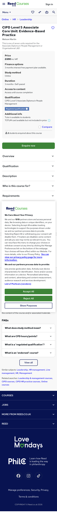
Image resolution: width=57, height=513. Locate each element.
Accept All (28, 291)
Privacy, (45, 489)
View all (28, 362)
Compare (47, 126)
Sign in (49, 4)
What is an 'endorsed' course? (21, 352)
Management (25, 373)
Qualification (10, 166)
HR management (37, 369)
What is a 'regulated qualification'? (25, 344)
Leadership (26, 19)
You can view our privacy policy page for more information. (27, 257)
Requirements (11, 195)
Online (5, 19)
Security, (36, 489)
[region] (28, 256)
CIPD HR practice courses (28, 381)
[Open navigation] (4, 4)
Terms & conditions (29, 496)
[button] (27, 109)
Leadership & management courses (35, 378)
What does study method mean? (23, 328)
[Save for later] (53, 27)
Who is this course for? (16, 186)
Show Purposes (28, 305)
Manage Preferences (19, 489)
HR (14, 19)
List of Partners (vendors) (18, 283)
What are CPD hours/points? (21, 336)
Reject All (28, 298)
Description (9, 176)
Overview (8, 156)
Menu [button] (5, 12)
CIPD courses (8, 381)
